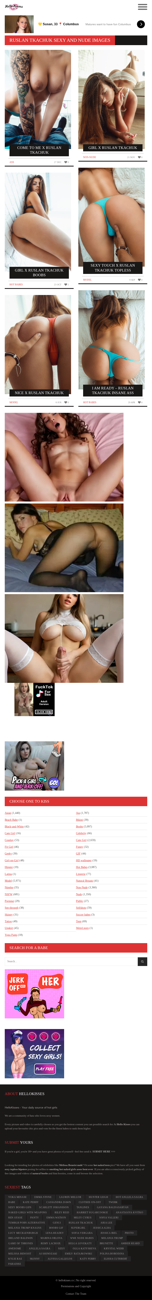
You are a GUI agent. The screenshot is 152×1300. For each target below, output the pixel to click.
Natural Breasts (84, 880)
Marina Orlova (52, 1238)
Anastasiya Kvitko (129, 1212)
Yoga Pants (11, 934)
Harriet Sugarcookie (92, 1212)
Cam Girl (10, 833)
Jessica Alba (102, 1227)
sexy (61, 1248)
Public (79, 901)
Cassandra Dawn (58, 1202)
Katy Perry (88, 1258)
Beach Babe (11, 819)
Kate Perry (31, 1202)
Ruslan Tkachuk (81, 1222)
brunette (106, 1243)
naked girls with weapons (27, 1212)
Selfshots (81, 907)
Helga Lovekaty (80, 1243)
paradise (14, 1264)
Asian (8, 812)
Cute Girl (81, 840)
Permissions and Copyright (76, 1286)
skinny (35, 1258)
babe (11, 1202)
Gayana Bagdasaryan (113, 1207)
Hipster (9, 867)
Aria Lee (106, 1222)
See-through (11, 907)
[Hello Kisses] (58, 7)
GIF (78, 853)
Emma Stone (43, 1197)
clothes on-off (90, 1202)
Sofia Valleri (109, 1217)
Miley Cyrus (83, 1217)
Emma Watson (56, 1217)
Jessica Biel (109, 1233)
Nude (79, 894)
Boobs (79, 826)
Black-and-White (14, 826)
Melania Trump (112, 1238)
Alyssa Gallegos (60, 1258)
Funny (79, 846)
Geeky (8, 853)
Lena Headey (55, 1233)
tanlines (83, 1207)
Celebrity (81, 833)
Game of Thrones (20, 1243)
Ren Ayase (15, 1217)
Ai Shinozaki (48, 1253)
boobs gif (56, 1227)
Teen (78, 921)
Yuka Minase (17, 1197)
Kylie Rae (15, 1258)
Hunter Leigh (98, 1197)
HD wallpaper (84, 860)
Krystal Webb (114, 1248)
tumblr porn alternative (26, 1222)
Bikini (79, 819)
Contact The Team (76, 1293)
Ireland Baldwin (20, 1238)
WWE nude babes (82, 1238)
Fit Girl (9, 846)
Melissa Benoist (19, 1253)
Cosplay (9, 840)
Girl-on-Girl (12, 860)
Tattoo (8, 921)
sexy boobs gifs (19, 1207)
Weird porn (82, 928)
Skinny (9, 914)
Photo (129, 1233)
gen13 (57, 1222)
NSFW (8, 894)
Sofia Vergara (82, 1233)
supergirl (78, 1227)
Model (14, 402)
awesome (14, 1248)
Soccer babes (83, 914)
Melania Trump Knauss (25, 1227)
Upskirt (9, 928)
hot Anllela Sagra (129, 1197)
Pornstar (9, 901)
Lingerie (81, 874)
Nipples (9, 887)
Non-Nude (89, 157)
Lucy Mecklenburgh (23, 1233)
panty (34, 1217)
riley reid (62, 1212)
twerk (113, 1202)
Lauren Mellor (70, 1197)
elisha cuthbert (115, 1258)
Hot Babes (16, 284)
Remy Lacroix (51, 1243)
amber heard (130, 1243)
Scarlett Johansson (54, 1207)
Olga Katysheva (84, 1248)
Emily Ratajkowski (78, 1253)
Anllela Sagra (39, 1248)
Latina (8, 874)
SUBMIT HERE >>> (103, 1151)
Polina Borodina (112, 1253)
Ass (12, 162)
